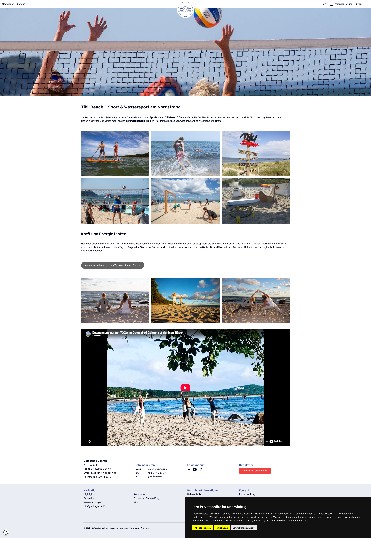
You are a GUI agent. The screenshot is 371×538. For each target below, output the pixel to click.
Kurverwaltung (247, 494)
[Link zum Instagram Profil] (200, 470)
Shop (359, 4)
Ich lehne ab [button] (222, 528)
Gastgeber (8, 4)
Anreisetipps (140, 494)
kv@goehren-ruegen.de (103, 472)
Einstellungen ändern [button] (243, 528)
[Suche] (324, 4)
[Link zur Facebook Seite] (189, 470)
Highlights (89, 494)
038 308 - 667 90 (101, 476)
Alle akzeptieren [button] (203, 528)
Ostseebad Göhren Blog (146, 498)
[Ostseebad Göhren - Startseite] (185, 9)
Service (21, 4)
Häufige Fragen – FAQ (95, 506)
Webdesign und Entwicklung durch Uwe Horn (129, 528)
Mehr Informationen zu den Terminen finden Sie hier (112, 265)
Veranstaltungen (92, 502)
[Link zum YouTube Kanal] (195, 470)
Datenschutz (194, 494)
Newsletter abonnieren (255, 470)
